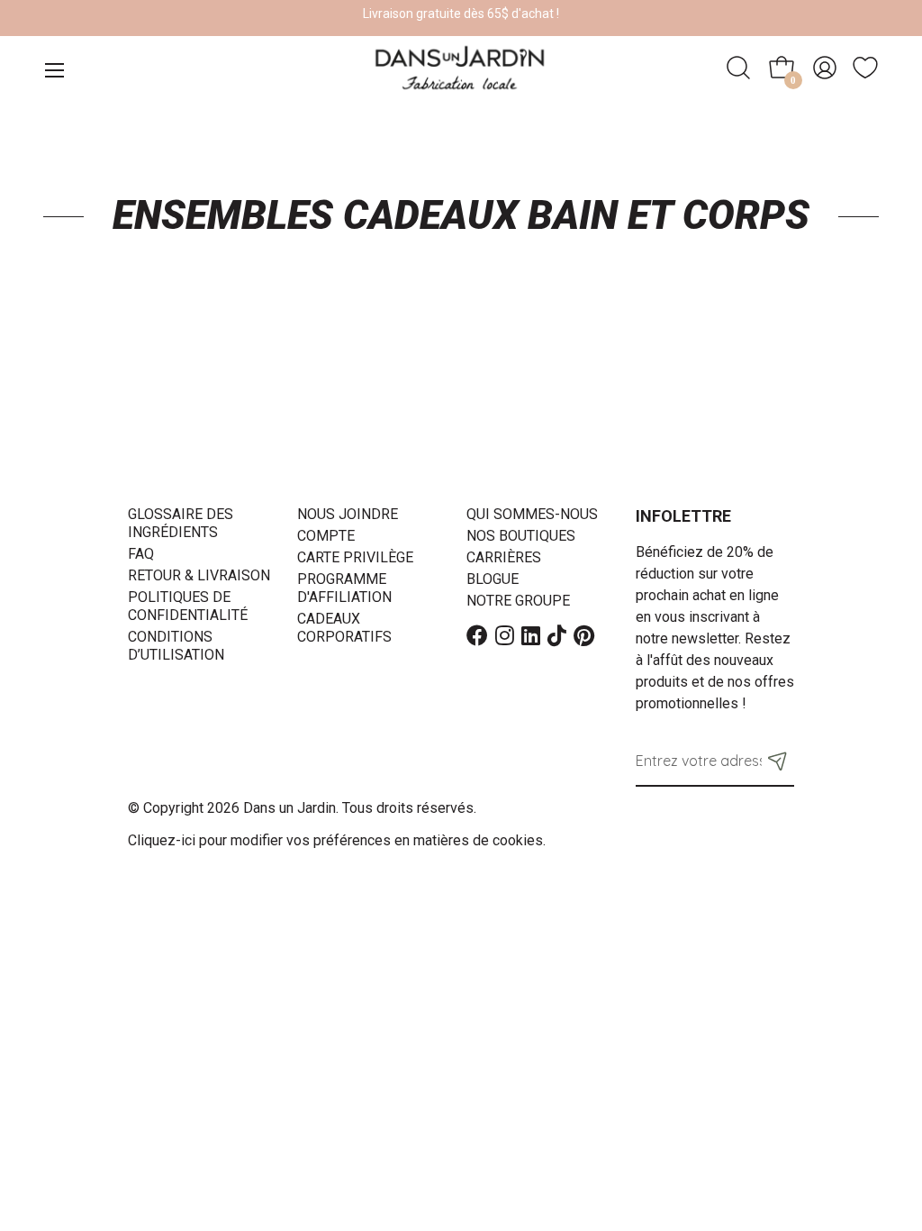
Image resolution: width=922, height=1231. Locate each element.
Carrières (503, 557)
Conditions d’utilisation (176, 645)
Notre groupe (518, 600)
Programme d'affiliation (344, 588)
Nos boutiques (520, 535)
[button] (778, 760)
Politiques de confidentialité (188, 606)
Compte (326, 535)
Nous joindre (347, 514)
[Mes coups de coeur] (865, 67)
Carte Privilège (355, 557)
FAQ (141, 553)
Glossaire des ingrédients (180, 523)
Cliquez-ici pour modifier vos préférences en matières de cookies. (337, 840)
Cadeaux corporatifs (344, 627)
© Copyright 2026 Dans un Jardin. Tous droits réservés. (302, 807)
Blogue (492, 579)
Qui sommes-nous (532, 514)
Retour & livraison (199, 575)
